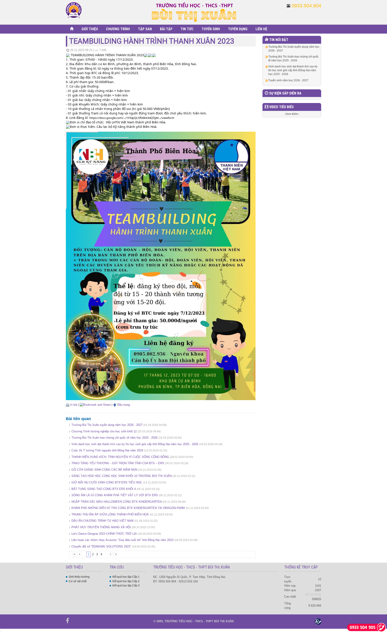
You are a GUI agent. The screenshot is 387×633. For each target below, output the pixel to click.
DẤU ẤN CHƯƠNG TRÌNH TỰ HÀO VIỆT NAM (102, 520)
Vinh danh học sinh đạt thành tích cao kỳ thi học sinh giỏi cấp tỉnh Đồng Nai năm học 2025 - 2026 (134, 444)
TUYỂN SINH (211, 29)
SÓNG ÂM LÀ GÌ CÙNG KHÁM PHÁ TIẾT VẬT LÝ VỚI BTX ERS (114, 495)
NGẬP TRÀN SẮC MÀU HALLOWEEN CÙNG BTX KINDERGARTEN (116, 501)
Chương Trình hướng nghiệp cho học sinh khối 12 (104, 431)
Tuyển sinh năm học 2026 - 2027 (288, 80)
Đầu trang (123, 404)
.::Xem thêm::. (292, 114)
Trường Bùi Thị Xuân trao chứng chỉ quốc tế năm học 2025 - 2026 (114, 437)
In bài (73, 404)
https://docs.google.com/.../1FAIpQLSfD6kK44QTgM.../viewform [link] (131, 118)
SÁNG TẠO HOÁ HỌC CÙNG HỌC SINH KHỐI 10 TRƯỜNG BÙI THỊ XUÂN (121, 476)
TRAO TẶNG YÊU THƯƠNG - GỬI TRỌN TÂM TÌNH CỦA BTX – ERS (117, 463)
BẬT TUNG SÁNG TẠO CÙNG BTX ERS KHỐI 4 (103, 489)
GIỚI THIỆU (90, 29)
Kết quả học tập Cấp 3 (126, 585)
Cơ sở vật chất (77, 581)
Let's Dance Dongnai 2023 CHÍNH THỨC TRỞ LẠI (104, 533)
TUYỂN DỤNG (237, 29)
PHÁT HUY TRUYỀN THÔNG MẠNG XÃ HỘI (101, 527)
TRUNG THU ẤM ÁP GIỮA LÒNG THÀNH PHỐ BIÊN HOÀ (110, 514)
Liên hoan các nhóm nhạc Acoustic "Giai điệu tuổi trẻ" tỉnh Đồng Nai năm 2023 (122, 540)
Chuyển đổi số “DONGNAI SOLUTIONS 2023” (101, 546)
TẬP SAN (145, 29)
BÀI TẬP (166, 29)
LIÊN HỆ (261, 29)
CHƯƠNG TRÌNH (118, 29)
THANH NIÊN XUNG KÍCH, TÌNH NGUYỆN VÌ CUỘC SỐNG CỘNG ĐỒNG (120, 457)
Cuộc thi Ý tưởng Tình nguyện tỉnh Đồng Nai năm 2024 (107, 450)
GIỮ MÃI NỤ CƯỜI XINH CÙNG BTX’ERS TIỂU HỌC (106, 482)
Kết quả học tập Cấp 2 (126, 581)
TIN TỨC (187, 29)
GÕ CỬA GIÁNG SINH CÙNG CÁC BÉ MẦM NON (104, 469)
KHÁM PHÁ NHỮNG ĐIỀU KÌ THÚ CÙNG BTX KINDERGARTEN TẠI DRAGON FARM (128, 508)
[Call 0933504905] (366, 627)
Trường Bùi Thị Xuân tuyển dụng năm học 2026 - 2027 (106, 425)
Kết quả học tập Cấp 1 (126, 576)
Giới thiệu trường (79, 576)
